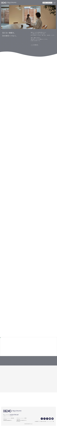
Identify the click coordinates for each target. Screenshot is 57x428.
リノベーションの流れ (28, 361)
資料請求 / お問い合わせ (47, 2)
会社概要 (36, 421)
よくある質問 (46, 361)
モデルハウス (10, 361)
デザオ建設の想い (35, 44)
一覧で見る (53, 70)
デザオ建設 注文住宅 (42, 421)
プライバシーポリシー (50, 421)
